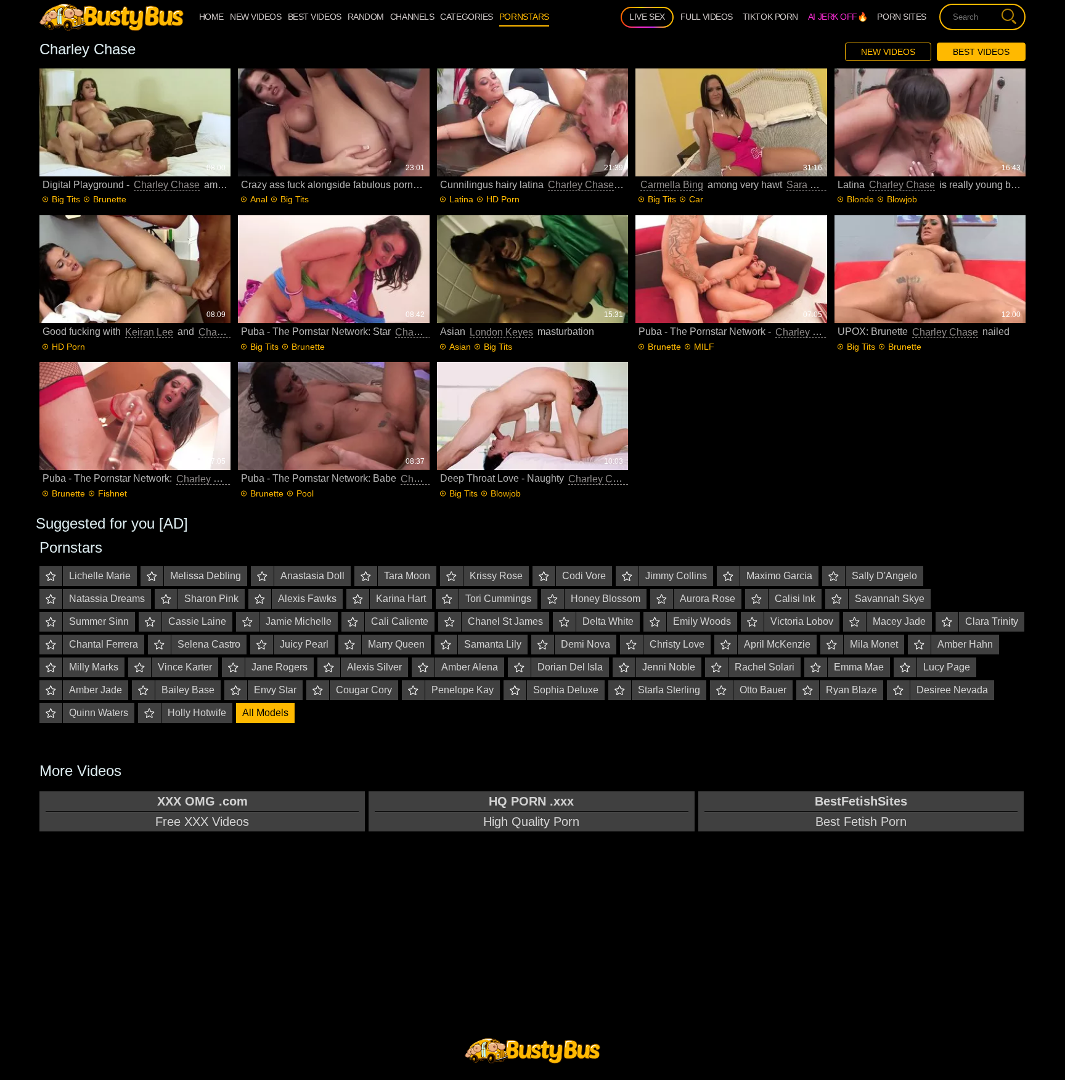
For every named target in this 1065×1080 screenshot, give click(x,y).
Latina (461, 199)
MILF (704, 347)
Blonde (860, 199)
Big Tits (66, 199)
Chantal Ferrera (103, 644)
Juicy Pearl (304, 644)
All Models (265, 712)
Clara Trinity (991, 621)
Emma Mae (859, 667)
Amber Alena (469, 667)
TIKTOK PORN (770, 17)
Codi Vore (584, 576)
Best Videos (981, 52)
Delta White (608, 621)
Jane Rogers (279, 667)
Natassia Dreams (107, 598)
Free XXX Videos (202, 811)
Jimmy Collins (676, 576)
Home (211, 17)
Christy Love (677, 644)
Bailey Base (187, 690)
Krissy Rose (496, 576)
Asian (460, 347)
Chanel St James (505, 621)
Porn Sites (901, 17)
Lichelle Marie (100, 576)
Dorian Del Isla (570, 667)
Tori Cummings (498, 598)
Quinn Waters (98, 712)
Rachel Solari (764, 667)
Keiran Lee (149, 332)
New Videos (888, 52)
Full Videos (706, 17)
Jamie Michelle (299, 621)
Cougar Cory (364, 690)
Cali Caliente (399, 621)
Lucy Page (946, 667)
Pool (305, 493)
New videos (256, 17)
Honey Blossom (605, 598)
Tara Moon (407, 576)
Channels (412, 17)
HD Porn (503, 199)
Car (696, 199)
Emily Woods (702, 621)
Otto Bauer (763, 690)
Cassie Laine (197, 621)
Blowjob (902, 199)
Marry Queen (396, 644)
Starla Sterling (669, 690)
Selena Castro (209, 644)
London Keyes (501, 332)
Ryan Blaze (851, 690)
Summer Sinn (99, 621)
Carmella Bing (671, 184)
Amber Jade (95, 690)
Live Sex (646, 17)
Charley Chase (167, 184)
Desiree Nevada (952, 690)
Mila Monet (874, 644)
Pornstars (524, 17)
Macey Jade (899, 621)
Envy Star (275, 690)
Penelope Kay (462, 690)
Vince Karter (185, 667)
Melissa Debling (205, 576)
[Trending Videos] (111, 16)
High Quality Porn (531, 811)
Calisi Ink (795, 598)
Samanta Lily (492, 644)
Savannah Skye (889, 598)
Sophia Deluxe (565, 690)
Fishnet (112, 493)
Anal (258, 199)
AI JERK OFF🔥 (838, 17)
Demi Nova (585, 644)
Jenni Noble (668, 667)
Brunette (109, 199)
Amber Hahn (965, 644)
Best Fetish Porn (861, 811)
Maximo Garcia (779, 576)
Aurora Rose (707, 598)
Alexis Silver (374, 667)
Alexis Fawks (307, 598)
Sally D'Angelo (884, 576)
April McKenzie (777, 644)
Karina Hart (401, 598)
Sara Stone (811, 184)
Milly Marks (93, 667)
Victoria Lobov (801, 621)
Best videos (314, 17)
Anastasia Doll (312, 576)
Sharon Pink (211, 598)
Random (366, 17)
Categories (466, 17)
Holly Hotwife (197, 712)
